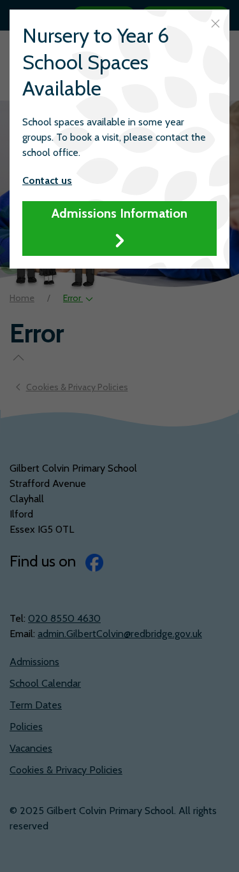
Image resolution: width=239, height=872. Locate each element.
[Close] (215, 23)
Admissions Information (119, 213)
